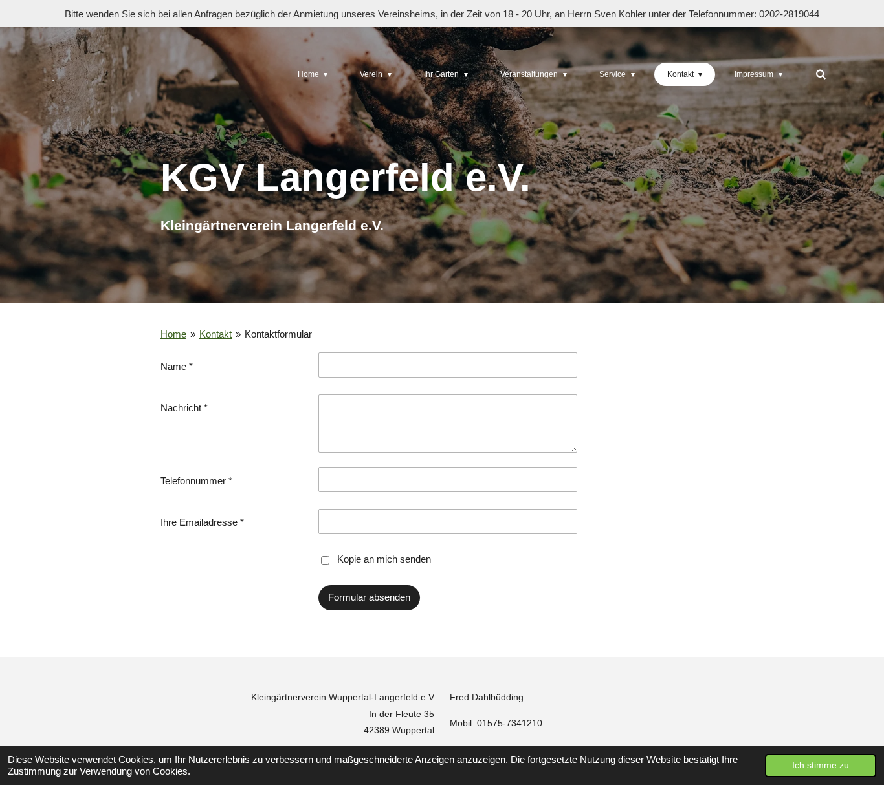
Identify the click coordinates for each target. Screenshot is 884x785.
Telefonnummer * (196, 480)
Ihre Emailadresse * (202, 522)
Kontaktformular (278, 333)
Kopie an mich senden (384, 559)
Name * (176, 366)
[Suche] (820, 74)
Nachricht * (184, 407)
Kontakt (215, 333)
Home (173, 333)
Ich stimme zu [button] (820, 765)
